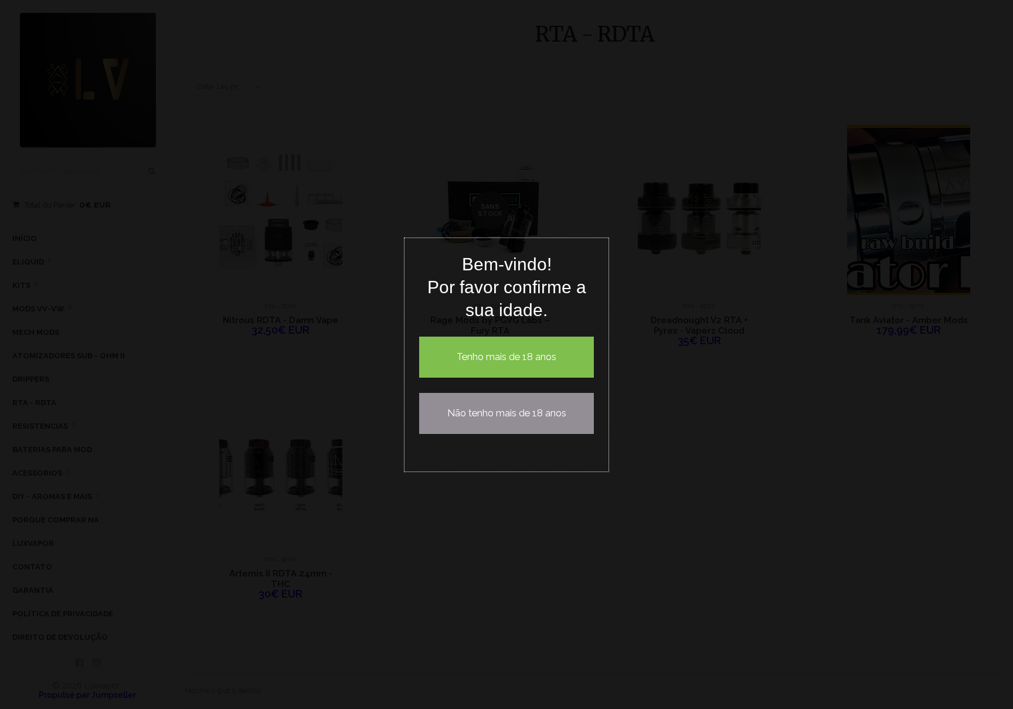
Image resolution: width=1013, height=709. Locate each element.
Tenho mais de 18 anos (506, 356)
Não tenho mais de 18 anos (506, 413)
